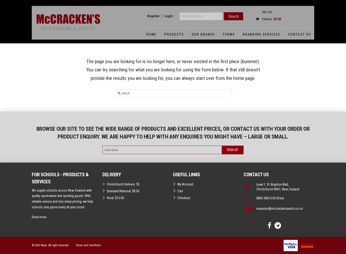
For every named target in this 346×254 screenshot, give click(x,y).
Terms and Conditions (88, 245)
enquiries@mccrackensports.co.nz (279, 208)
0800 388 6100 (266, 198)
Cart (180, 191)
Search (233, 16)
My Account (185, 184)
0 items (271, 19)
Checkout (183, 198)
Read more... (40, 217)
